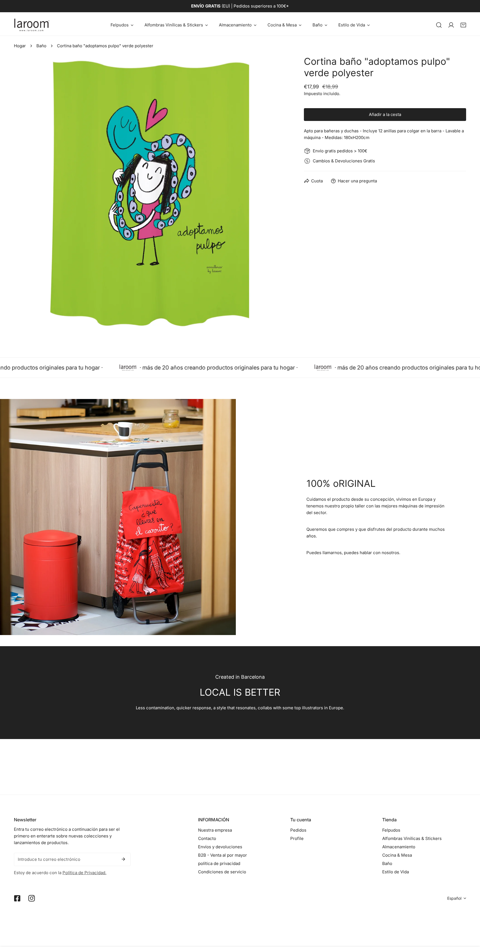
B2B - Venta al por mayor (222, 855)
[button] (122, 25)
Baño (41, 45)
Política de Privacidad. (84, 872)
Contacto (207, 838)
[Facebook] (17, 898)
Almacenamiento (398, 846)
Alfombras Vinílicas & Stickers (412, 838)
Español (454, 898)
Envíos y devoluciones (220, 846)
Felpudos (391, 830)
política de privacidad (219, 863)
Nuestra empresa (215, 830)
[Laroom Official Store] (32, 25)
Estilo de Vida (395, 871)
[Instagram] (31, 898)
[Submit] (123, 859)
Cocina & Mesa (397, 855)
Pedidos (298, 830)
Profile (297, 838)
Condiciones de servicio (222, 871)
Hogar (20, 45)
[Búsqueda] (439, 25)
